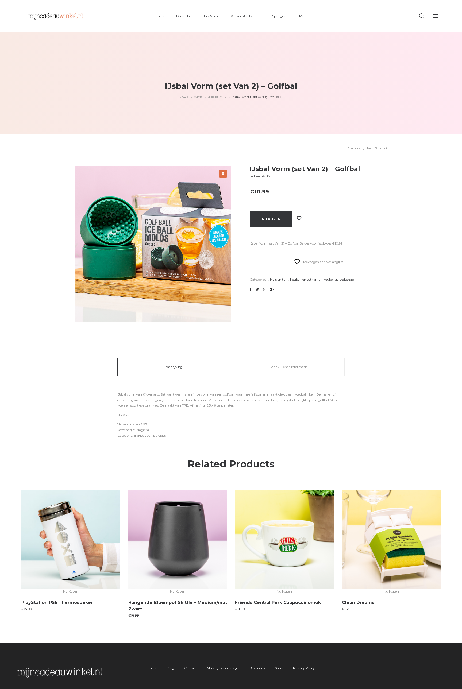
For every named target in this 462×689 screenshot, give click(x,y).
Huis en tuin (217, 97)
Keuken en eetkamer (306, 279)
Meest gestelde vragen (224, 668)
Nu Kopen (271, 219)
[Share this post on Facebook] (251, 289)
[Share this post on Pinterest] (264, 289)
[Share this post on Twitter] (257, 289)
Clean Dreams (358, 602)
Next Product (377, 148)
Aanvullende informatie (289, 367)
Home (183, 97)
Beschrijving (172, 367)
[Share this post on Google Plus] (272, 289)
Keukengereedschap (338, 279)
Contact (190, 668)
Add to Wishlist (299, 218)
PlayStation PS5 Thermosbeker (57, 602)
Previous (354, 148)
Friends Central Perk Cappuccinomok (278, 602)
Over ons (258, 668)
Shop (198, 97)
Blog (170, 668)
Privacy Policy (304, 668)
